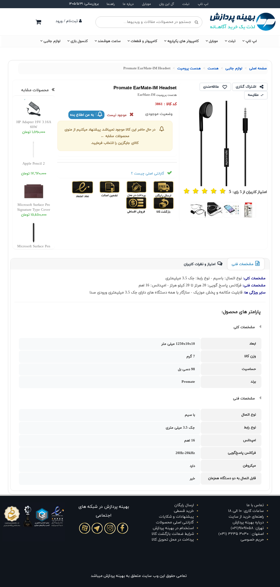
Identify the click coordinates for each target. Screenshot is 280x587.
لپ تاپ (203, 4)
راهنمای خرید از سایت (246, 516)
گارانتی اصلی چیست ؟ (147, 173)
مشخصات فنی (242, 264)
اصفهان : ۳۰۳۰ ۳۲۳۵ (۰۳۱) (241, 533)
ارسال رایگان (184, 505)
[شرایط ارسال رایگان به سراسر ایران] (163, 188)
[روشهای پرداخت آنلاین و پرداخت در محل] (136, 188)
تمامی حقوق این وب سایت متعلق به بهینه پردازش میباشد (139, 576)
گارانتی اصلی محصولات (175, 522)
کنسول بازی (79, 41)
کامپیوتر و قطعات (144, 41)
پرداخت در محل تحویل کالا (172, 539)
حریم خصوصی (252, 539)
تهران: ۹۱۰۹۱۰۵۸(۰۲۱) (247, 528)
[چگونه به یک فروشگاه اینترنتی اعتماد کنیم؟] (82, 188)
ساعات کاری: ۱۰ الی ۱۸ (246, 511)
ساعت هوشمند (109, 41)
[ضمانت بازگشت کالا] (163, 204)
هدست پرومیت (189, 68)
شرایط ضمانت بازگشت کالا (172, 533)
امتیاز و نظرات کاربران (199, 264)
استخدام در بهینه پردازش (173, 528)
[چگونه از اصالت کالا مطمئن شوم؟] (108, 188)
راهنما (111, 4)
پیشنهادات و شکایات (176, 516)
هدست (213, 68)
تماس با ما (255, 505)
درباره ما (128, 4)
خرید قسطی (184, 511)
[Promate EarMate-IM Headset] (248, 210)
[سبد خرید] (38, 21)
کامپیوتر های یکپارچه (183, 41)
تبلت (185, 4)
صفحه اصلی (258, 68)
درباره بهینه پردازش (248, 522)
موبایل (146, 4)
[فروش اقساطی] (137, 204)
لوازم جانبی (51, 41)
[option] (248, 209)
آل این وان (166, 4)
